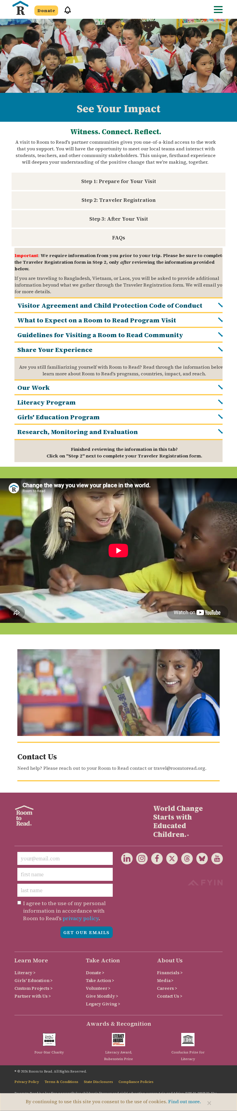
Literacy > (25, 973)
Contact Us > (169, 996)
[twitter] (170, 859)
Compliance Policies (135, 1082)
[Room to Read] (20, 8)
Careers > (167, 988)
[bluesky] (200, 859)
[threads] (185, 859)
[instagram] (140, 859)
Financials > (169, 973)
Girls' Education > (33, 980)
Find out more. (184, 1101)
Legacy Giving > (103, 1004)
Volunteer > (98, 988)
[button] (65, 12)
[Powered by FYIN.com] (205, 882)
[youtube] (215, 859)
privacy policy (81, 918)
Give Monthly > (102, 996)
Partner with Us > (32, 996)
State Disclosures (98, 1082)
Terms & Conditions (61, 1082)
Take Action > (100, 980)
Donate (46, 11)
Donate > (95, 973)
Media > (165, 980)
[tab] (124, 305)
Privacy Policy (26, 1082)
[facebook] (155, 859)
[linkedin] (127, 859)
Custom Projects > (33, 988)
